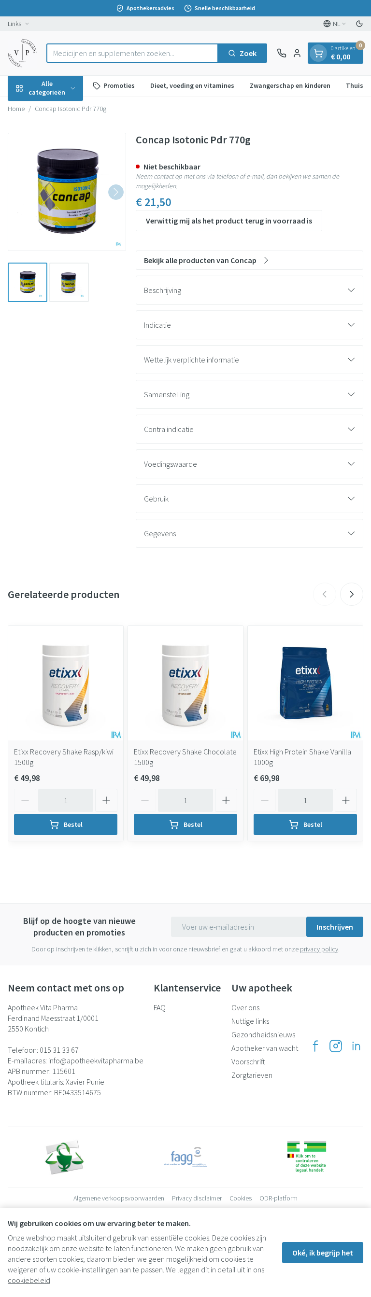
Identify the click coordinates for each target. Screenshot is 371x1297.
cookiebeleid (29, 1280)
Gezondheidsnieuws (263, 1034)
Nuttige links (250, 1021)
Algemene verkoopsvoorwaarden (118, 1198)
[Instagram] (335, 1046)
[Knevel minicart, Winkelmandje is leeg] (318, 53)
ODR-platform (278, 1198)
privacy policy (319, 949)
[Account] (297, 53)
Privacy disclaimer (197, 1198)
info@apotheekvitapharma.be (95, 1060)
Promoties (119, 85)
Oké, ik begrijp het (322, 1252)
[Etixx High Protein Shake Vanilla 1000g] (305, 683)
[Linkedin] (356, 1046)
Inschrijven (334, 927)
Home (16, 108)
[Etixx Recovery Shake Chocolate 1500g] (185, 683)
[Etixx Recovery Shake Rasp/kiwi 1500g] (65, 683)
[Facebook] (315, 1046)
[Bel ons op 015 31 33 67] (281, 53)
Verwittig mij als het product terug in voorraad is (229, 220)
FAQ (160, 1007)
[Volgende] (116, 192)
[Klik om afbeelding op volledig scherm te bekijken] (67, 192)
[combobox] (132, 53)
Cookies (240, 1198)
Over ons (245, 1007)
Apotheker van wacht (264, 1048)
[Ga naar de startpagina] (22, 53)
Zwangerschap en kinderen (290, 85)
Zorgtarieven (251, 1075)
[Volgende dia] (351, 594)
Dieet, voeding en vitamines (192, 85)
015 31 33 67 (59, 1050)
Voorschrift (248, 1061)
